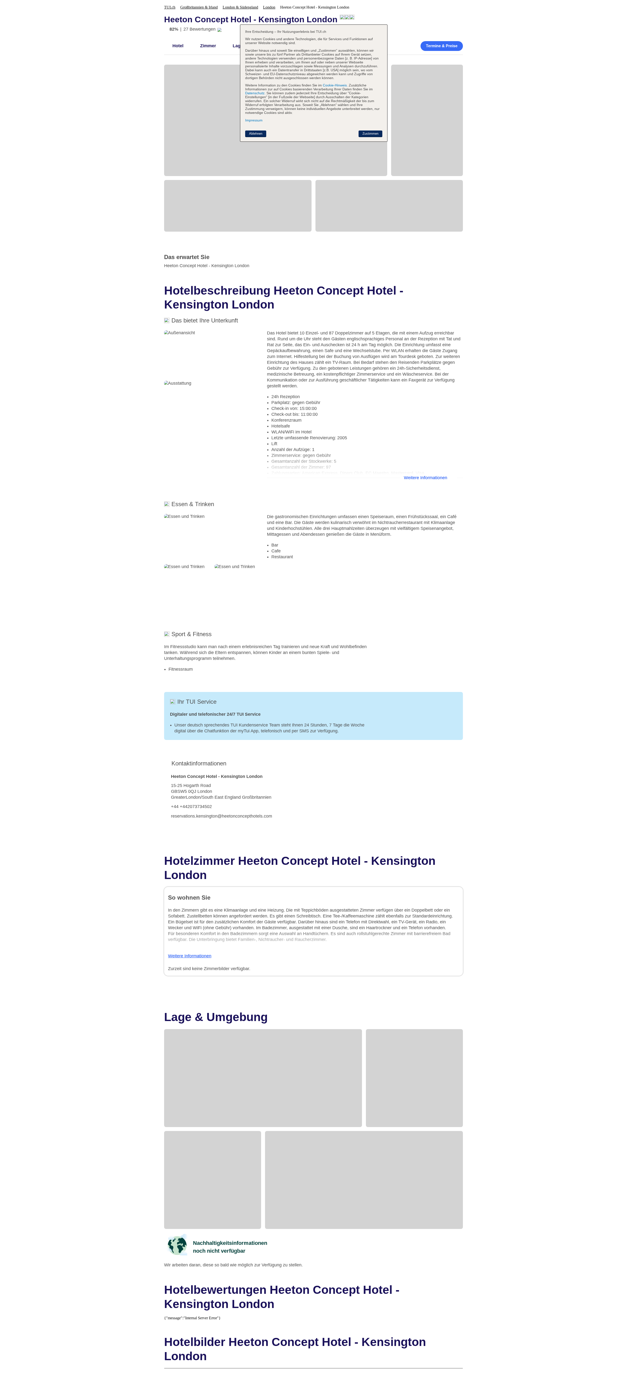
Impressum (254, 120)
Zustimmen (370, 133)
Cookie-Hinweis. (335, 85)
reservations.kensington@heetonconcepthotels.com (221, 816)
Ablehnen (255, 133)
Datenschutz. (255, 93)
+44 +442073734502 (191, 806)
